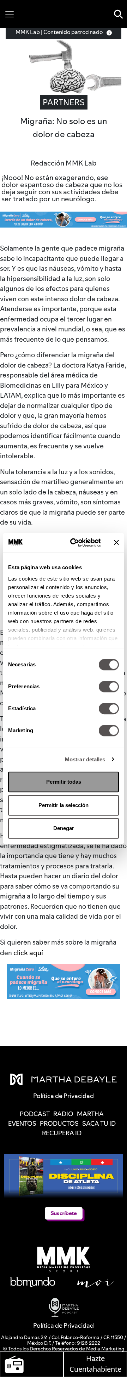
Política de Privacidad (63, 1325)
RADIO (63, 1114)
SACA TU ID (99, 1123)
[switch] (109, 686)
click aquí (28, 953)
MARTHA (90, 1114)
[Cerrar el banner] (116, 542)
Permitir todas (63, 782)
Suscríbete (64, 1213)
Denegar (63, 828)
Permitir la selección (63, 805)
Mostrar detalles (85, 759)
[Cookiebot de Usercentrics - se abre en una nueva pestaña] (74, 542)
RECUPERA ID (61, 1133)
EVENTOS (22, 1123)
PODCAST (35, 1114)
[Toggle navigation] (9, 14)
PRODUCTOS (59, 1123)
